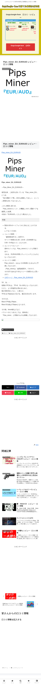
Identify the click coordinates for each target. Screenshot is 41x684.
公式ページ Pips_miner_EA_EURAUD (18, 277)
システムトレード (8, 329)
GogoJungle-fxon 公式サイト (20, 47)
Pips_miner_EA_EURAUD (17, 333)
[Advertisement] (20, 119)
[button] (33, 393)
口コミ (5, 333)
